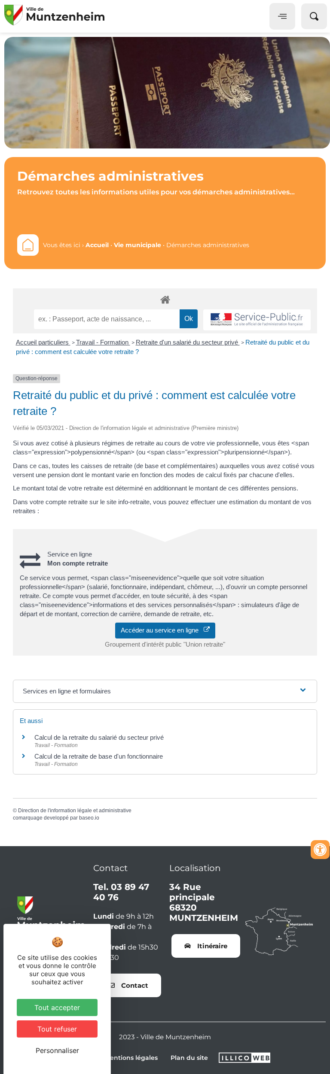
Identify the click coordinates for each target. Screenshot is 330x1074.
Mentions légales (131, 1058)
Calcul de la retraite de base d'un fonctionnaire (98, 756)
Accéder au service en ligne (162, 630)
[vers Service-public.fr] (257, 319)
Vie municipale (137, 245)
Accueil (97, 245)
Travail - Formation (103, 342)
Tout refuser (57, 1029)
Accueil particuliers (43, 342)
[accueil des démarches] (165, 299)
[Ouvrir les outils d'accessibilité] (320, 849)
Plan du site (189, 1058)
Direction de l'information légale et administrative (74, 811)
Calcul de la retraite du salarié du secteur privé (99, 737)
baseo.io (89, 818)
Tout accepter (57, 1007)
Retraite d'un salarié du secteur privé (188, 342)
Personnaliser (57, 1050)
